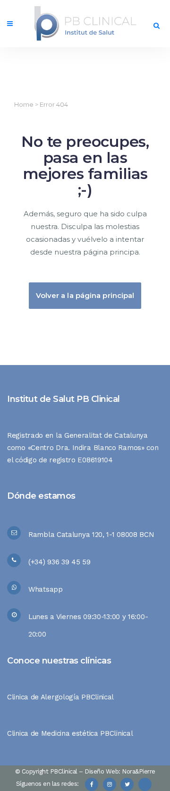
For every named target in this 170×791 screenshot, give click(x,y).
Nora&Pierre (138, 771)
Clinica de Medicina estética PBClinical (70, 733)
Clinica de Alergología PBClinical (60, 697)
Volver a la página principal (85, 295)
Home (24, 104)
